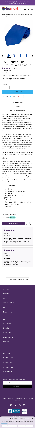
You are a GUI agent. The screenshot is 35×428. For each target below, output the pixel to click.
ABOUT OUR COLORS (17, 111)
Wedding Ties (8, 367)
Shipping (6, 328)
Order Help (7, 333)
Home (3, 14)
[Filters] (27, 223)
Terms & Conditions (8, 398)
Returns (6, 342)
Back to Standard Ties (18, 279)
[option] (9, 55)
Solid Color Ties (8, 358)
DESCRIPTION (17, 102)
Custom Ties (7, 372)
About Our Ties (8, 303)
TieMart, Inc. (19, 416)
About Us (6, 298)
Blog (4, 307)
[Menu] (32, 8)
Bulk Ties (6, 353)
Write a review (13, 223)
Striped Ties (7, 362)
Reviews (6, 294)
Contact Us (7, 323)
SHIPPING (17, 107)
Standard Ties (9, 14)
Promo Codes (8, 337)
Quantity (4, 84)
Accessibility (18, 398)
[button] (6, 68)
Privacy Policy (8, 312)
